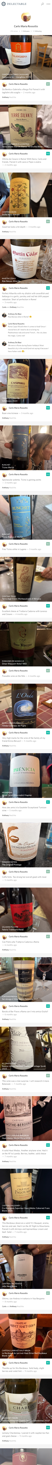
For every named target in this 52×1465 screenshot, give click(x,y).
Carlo (4, 307)
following (38, 31)
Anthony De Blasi (14, 314)
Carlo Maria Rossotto (18, 84)
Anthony (5, 97)
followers (26, 31)
